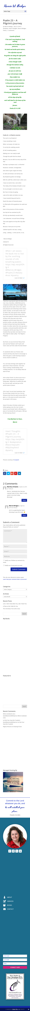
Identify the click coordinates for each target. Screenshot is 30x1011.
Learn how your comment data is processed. (15, 579)
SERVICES (10, 901)
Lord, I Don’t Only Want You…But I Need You (15, 603)
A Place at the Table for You (10, 606)
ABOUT (9, 897)
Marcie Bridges (9, 26)
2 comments (11, 30)
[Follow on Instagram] (13, 851)
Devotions (5, 28)
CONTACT (10, 909)
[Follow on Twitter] (16, 851)
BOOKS (9, 905)
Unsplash (16, 460)
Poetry (4, 30)
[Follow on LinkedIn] (20, 851)
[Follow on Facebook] (9, 851)
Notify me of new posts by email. (13, 565)
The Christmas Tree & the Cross (11, 608)
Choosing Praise (17, 726)
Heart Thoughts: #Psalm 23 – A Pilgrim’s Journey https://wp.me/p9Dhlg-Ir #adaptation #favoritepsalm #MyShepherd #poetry (15, 441)
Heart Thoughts (13, 28)
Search (24, 614)
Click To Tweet (19, 452)
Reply (24, 500)
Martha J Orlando (12, 487)
